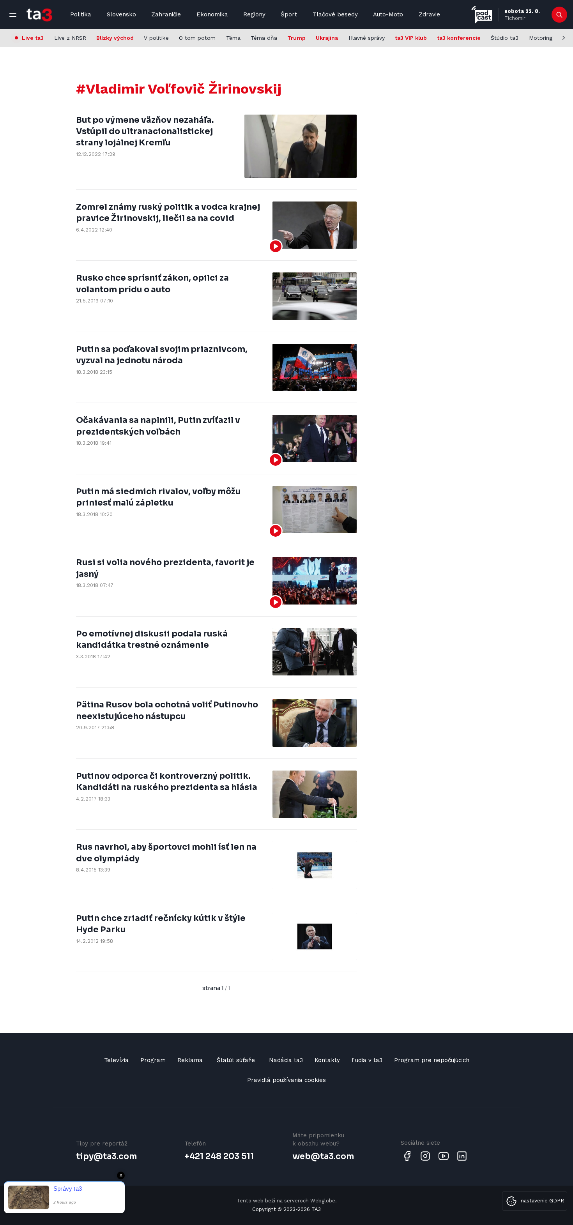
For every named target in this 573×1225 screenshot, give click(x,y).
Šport (289, 14)
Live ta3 (33, 38)
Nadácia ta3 (286, 1060)
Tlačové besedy (335, 14)
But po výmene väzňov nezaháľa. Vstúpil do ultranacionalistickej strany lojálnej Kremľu (145, 131)
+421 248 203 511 (219, 1156)
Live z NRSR (70, 38)
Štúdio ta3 (504, 38)
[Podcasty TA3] (481, 14)
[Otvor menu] (13, 15)
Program (153, 1060)
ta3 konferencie (459, 38)
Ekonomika (212, 14)
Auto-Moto (388, 14)
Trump (296, 38)
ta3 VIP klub (411, 38)
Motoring (540, 38)
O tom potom (197, 38)
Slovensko (121, 14)
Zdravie (429, 14)
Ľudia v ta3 (367, 1060)
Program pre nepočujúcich (431, 1060)
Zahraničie (166, 14)
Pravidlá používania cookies (286, 1080)
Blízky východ (115, 38)
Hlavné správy (366, 38)
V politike (156, 38)
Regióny (254, 14)
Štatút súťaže (236, 1060)
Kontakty (327, 1060)
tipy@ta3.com (106, 1156)
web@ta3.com (323, 1156)
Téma (233, 38)
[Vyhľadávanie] (560, 15)
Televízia (116, 1060)
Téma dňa (264, 38)
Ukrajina (327, 38)
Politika (80, 14)
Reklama (190, 1060)
